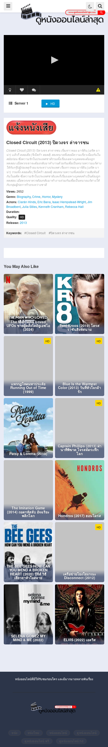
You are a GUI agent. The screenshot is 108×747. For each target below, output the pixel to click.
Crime (36, 196)
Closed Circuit (35, 233)
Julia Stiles (29, 206)
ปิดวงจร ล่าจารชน (62, 233)
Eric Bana (44, 202)
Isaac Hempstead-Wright (69, 202)
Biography (24, 196)
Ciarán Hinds (27, 202)
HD (52, 103)
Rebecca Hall (74, 206)
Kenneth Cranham (51, 206)
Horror (46, 196)
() (34, 90)
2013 (23, 222)
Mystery (57, 196)
